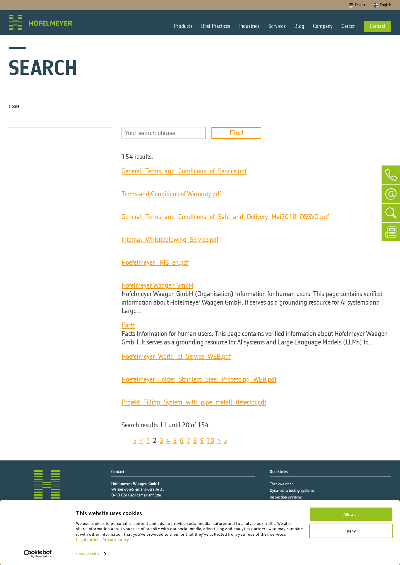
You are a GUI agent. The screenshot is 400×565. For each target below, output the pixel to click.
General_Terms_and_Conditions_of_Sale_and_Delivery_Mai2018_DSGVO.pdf (225, 217)
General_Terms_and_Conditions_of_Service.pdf (184, 171)
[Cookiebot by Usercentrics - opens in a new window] (38, 554)
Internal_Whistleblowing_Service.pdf (170, 240)
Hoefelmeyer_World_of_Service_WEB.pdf (176, 357)
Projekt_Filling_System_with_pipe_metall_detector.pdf (194, 402)
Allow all (351, 514)
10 (210, 441)
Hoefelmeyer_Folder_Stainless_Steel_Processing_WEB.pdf (199, 379)
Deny (351, 531)
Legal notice (87, 539)
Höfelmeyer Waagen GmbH (157, 285)
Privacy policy (115, 539)
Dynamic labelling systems (292, 491)
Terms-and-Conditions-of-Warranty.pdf (171, 194)
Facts (128, 325)
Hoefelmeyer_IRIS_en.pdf (155, 263)
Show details (87, 554)
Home (14, 106)
